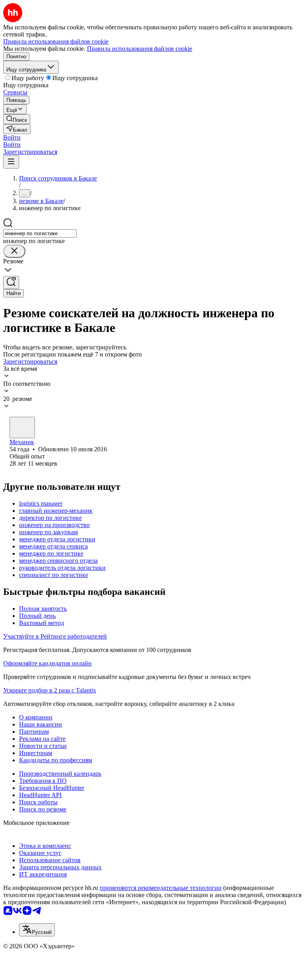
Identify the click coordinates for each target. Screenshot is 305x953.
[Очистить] (14, 251)
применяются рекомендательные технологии (161, 887)
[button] (12, 137)
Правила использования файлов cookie (139, 48)
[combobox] (40, 233)
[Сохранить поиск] (11, 282)
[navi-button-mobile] (11, 162)
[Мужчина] (22, 427)
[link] (16, 119)
